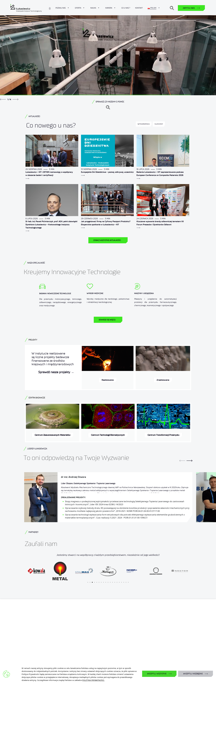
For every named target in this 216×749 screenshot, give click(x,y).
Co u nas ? (125, 8)
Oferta (78, 8)
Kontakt (139, 8)
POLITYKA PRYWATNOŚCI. (93, 680)
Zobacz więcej (157, 72)
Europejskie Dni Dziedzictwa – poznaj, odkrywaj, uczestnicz (107, 172)
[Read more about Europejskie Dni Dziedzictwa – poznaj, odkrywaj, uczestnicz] (83, 175)
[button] (172, 8)
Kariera (108, 8)
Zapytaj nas (189, 8)
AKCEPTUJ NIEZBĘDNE (193, 674)
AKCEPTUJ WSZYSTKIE (156, 674)
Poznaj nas (61, 8)
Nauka (93, 8)
